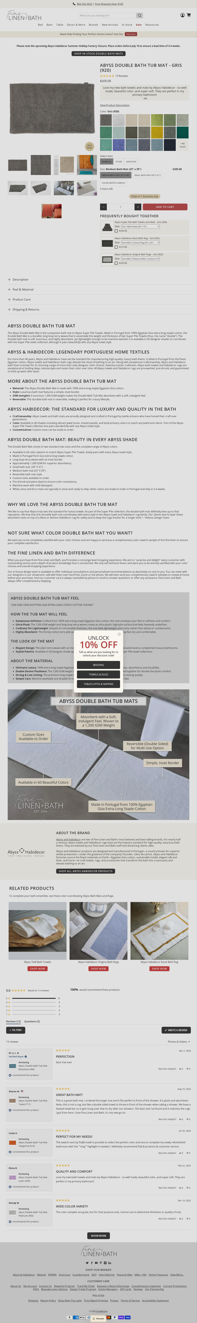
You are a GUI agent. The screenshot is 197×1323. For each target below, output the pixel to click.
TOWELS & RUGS (98, 674)
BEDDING (98, 665)
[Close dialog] (119, 634)
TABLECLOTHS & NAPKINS (98, 684)
